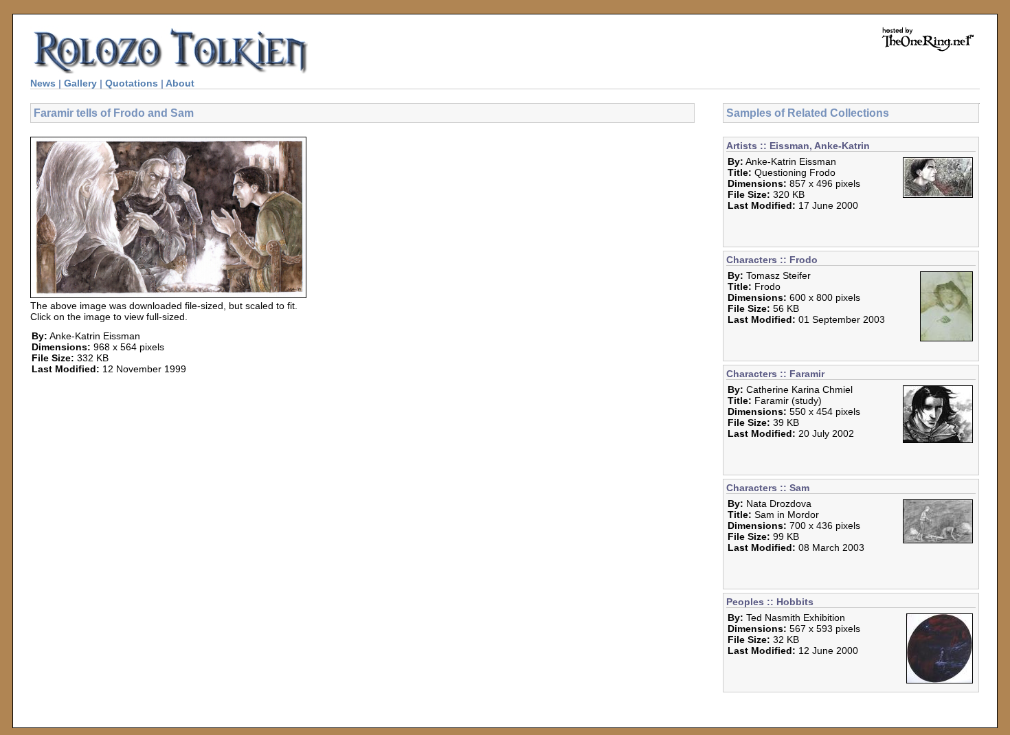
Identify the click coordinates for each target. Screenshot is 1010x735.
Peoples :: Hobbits (769, 601)
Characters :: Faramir (775, 373)
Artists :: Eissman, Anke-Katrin (798, 145)
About (180, 83)
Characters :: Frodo (772, 259)
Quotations (131, 83)
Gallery (80, 83)
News (43, 83)
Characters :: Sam (767, 487)
